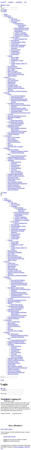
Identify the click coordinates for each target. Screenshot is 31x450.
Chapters (10, 2)
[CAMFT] (4, 10)
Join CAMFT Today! (6, 429)
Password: (4, 393)
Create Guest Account (9, 436)
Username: (4, 390)
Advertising (19, 2)
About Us (3, 2)
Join (25, 2)
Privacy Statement (19, 447)
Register (3, 5)
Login (7, 5)
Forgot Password (16, 413)
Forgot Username (5, 413)
